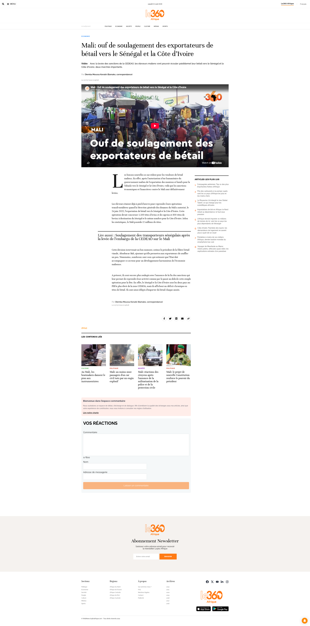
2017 (167, 601)
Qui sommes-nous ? (144, 587)
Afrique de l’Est (115, 595)
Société (129, 26)
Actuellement (85, 26)
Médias (156, 26)
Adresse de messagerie (95, 472)
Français (303, 4)
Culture (147, 26)
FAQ (139, 589)
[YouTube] (217, 582)
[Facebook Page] (207, 582)
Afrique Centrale (115, 592)
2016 (167, 603)
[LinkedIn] (222, 582)
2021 (167, 589)
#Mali (84, 328)
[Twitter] (212, 582)
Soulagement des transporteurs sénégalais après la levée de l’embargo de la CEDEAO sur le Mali (144, 237)
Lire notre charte (91, 413)
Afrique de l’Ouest (116, 589)
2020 (168, 592)
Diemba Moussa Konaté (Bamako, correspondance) (108, 74)
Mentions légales (143, 592)
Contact (140, 595)
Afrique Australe (115, 598)
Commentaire (90, 432)
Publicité (141, 598)
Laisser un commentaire (136, 485)
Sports (165, 26)
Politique (108, 26)
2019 (167, 595)
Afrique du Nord (115, 587)
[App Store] (203, 609)
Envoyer (168, 556)
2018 (167, 598)
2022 (167, 587)
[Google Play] (220, 609)
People (137, 26)
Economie (118, 26)
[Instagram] (227, 581)
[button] (305, 621)
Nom (85, 462)
